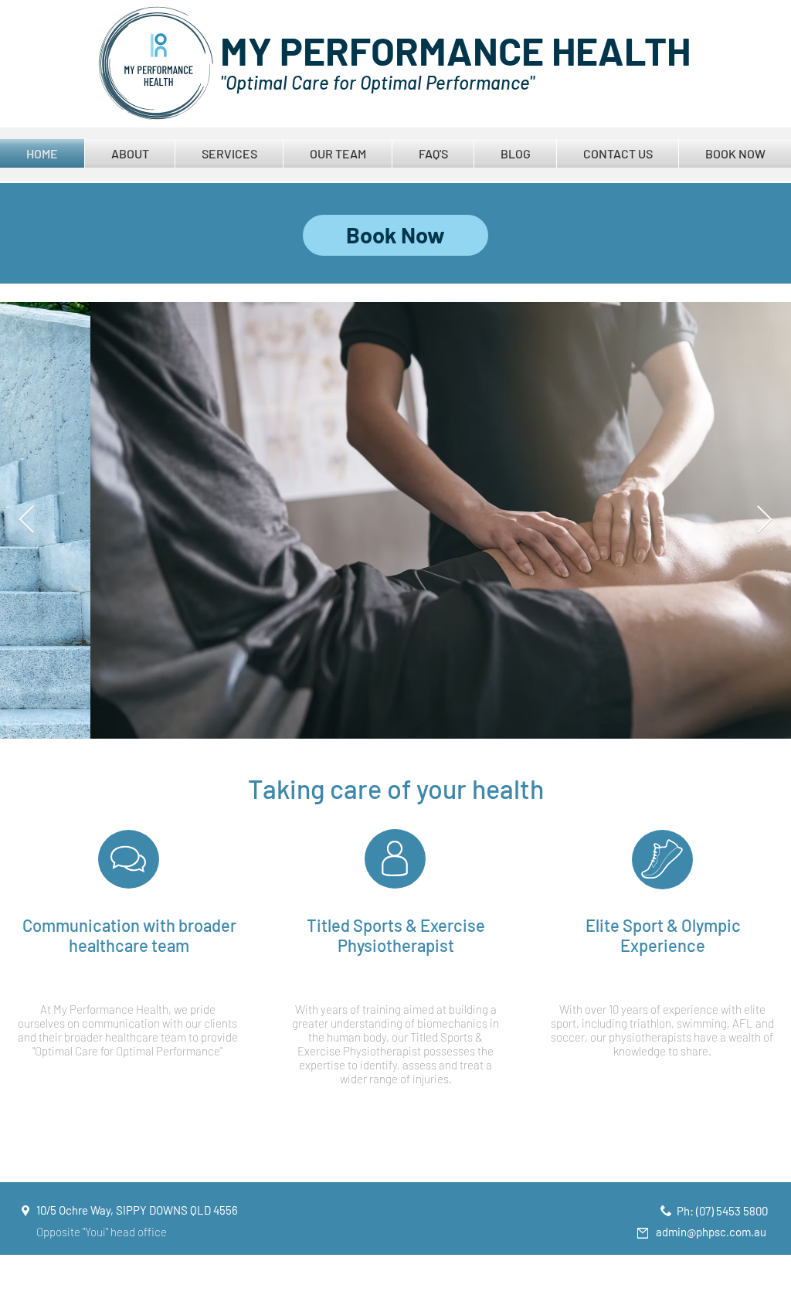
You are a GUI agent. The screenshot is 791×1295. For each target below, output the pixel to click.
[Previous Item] (27, 520)
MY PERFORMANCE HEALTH (455, 50)
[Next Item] (764, 520)
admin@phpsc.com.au (711, 1232)
